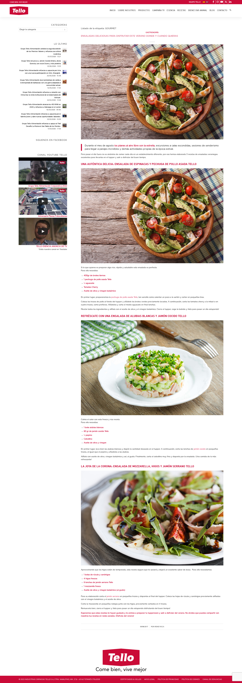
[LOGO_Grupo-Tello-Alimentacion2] (19, 10)
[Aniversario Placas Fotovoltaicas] (43, 201)
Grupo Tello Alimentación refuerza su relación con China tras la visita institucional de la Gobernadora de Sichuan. (41, 95)
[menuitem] (195, 2)
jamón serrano (113, 596)
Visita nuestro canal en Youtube (53, 249)
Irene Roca (159, 626)
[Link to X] (226, 2)
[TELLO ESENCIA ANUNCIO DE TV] (43, 231)
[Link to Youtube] (222, 2)
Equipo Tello (195, 2)
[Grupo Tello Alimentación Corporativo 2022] (43, 171)
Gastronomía (152, 32)
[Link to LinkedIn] (230, 2)
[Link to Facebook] (213, 2)
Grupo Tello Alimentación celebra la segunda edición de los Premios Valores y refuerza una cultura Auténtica (41, 51)
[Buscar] (230, 10)
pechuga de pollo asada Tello (124, 297)
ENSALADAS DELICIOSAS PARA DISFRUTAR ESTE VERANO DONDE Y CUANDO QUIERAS (129, 36)
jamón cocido (200, 449)
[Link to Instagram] (218, 2)
